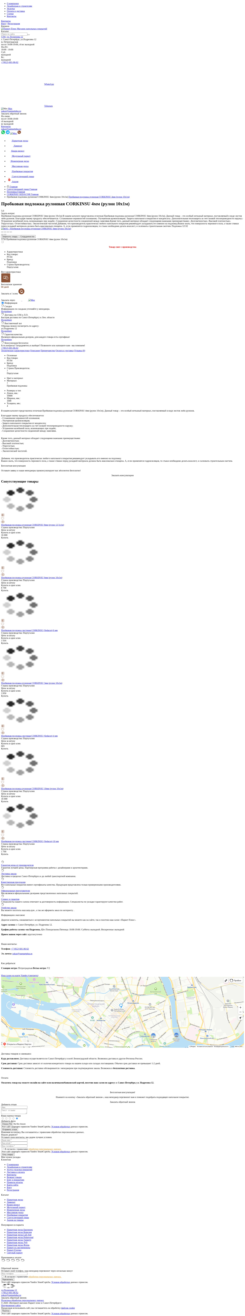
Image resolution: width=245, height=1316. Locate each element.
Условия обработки (60, 1126)
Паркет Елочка (14, 1250)
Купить (4, 537)
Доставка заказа (8, 873)
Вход (3, 23)
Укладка (11, 8)
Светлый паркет (15, 1252)
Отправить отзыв (9, 1129)
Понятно (5, 1311)
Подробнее (6, 311)
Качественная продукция (13, 882)
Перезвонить (7, 1279)
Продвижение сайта (11, 1305)
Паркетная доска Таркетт (19, 1240)
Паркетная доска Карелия (19, 1232)
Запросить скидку (10, 237)
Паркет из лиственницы (18, 1247)
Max (10, 108)
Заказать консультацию (122, 475)
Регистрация (14, 23)
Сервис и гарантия (10, 899)
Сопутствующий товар (18, 1217)
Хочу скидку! (7, 1154)
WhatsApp (49, 84)
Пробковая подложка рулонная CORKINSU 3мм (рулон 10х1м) (31, 683)
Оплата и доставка (16, 11)
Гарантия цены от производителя (17, 865)
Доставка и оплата (16, 1172)
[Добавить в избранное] (122, 519)
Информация (11, 303)
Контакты (11, 16)
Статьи (10, 13)
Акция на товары (15, 1220)
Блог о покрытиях (15, 1180)
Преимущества (48, 350)
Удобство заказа (8, 907)
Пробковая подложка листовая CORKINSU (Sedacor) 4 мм (29, 736)
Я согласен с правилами (33, 1149)
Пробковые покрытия (17, 1215)
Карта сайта (12, 1185)
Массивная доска (15, 1212)
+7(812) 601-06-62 (9, 62)
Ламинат (11, 1202)
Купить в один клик (11, 532)
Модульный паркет (16, 1207)
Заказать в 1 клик (9, 293)
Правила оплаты (15, 1182)
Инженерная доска (16, 1210)
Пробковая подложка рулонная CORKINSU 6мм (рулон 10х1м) (31, 577)
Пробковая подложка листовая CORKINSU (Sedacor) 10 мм (30, 841)
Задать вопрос (8, 213)
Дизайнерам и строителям (19, 6)
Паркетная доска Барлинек (20, 1230)
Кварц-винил (13, 1205)
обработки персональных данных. (44, 1149)
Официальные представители (15, 890)
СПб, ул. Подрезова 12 (12, 37)
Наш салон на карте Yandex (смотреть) (19, 975)
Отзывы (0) (79, 350)
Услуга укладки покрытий (19, 1169)
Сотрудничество (27, 237)
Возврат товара (14, 1177)
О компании (13, 3)
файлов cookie (68, 1308)
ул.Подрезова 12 (9, 1290)
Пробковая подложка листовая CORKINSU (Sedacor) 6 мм (29, 630)
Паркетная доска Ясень (18, 1245)
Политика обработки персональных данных (22, 1300)
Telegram (48, 106)
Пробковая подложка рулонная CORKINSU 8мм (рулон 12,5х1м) (32, 525)
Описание (35, 350)
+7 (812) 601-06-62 (20, 949)
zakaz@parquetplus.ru (11, 111)
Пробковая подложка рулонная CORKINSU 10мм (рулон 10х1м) (32, 788)
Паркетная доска (15, 1199)
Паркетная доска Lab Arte (19, 1235)
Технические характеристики (15, 350)
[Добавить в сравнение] (122, 515)
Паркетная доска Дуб (17, 1242)
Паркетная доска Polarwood (20, 1237)
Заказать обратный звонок (14, 113)
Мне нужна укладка (10, 1157)
